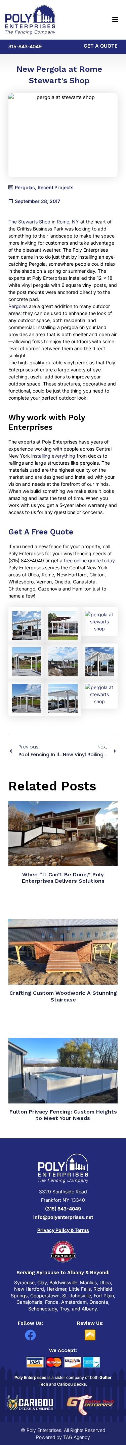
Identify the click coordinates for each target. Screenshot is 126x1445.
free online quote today (89, 560)
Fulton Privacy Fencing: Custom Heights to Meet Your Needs (63, 1114)
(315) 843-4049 (63, 1208)
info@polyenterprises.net (63, 1217)
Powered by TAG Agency (63, 1437)
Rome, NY (68, 221)
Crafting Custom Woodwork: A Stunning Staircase (63, 996)
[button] (100, 20)
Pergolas (18, 306)
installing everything (53, 456)
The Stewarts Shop (29, 221)
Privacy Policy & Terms (63, 1230)
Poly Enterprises (30, 1377)
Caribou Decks (71, 1384)
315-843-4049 (25, 47)
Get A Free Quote (40, 531)
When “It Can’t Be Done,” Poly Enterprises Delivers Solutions (63, 877)
